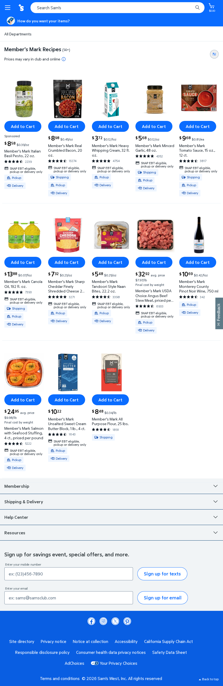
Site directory (21, 641)
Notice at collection (90, 641)
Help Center (16, 517)
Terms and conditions (60, 678)
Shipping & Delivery (23, 502)
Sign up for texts (162, 573)
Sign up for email (162, 597)
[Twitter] (115, 621)
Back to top (210, 679)
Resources (14, 533)
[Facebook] (91, 621)
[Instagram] (103, 621)
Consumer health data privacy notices (111, 652)
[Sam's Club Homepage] (21, 7)
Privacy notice (53, 641)
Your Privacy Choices (118, 663)
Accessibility (126, 641)
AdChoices (74, 663)
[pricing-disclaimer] (63, 59)
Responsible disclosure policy (42, 652)
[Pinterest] (127, 621)
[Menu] (8, 7)
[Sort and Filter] (214, 54)
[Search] (197, 7)
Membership (16, 486)
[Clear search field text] (190, 7)
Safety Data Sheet (169, 652)
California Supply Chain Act (168, 641)
